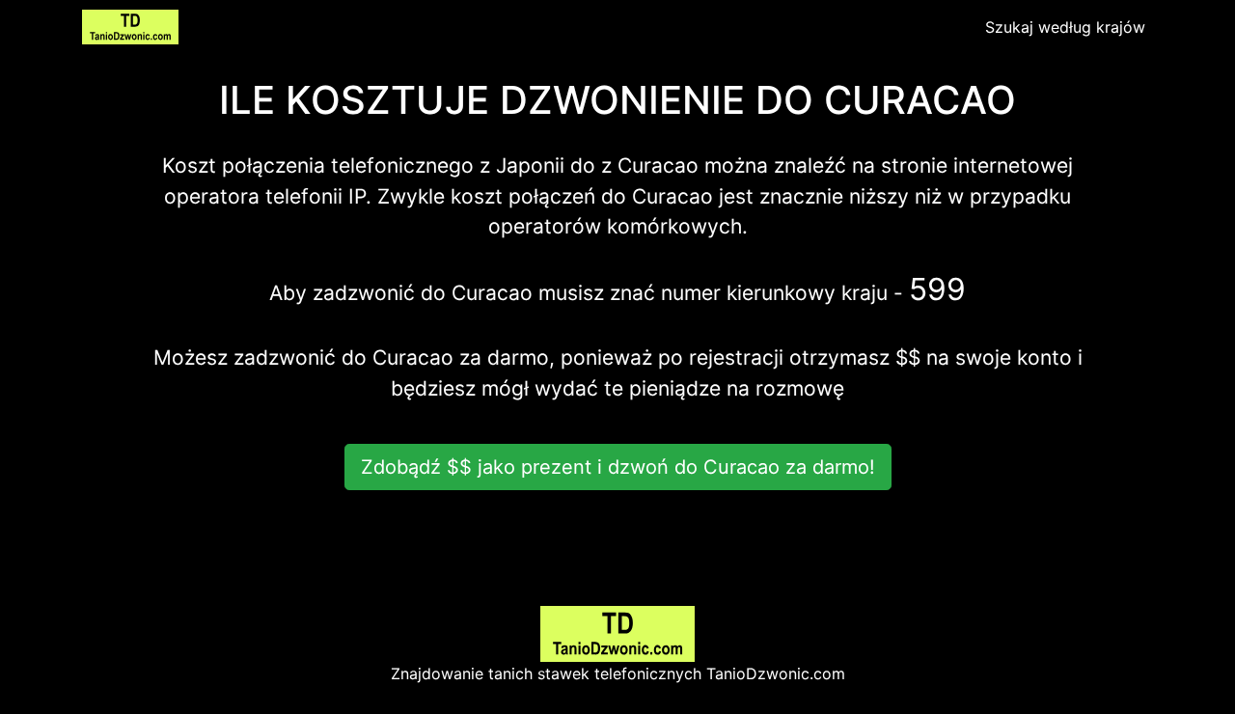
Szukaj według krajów (1065, 27)
